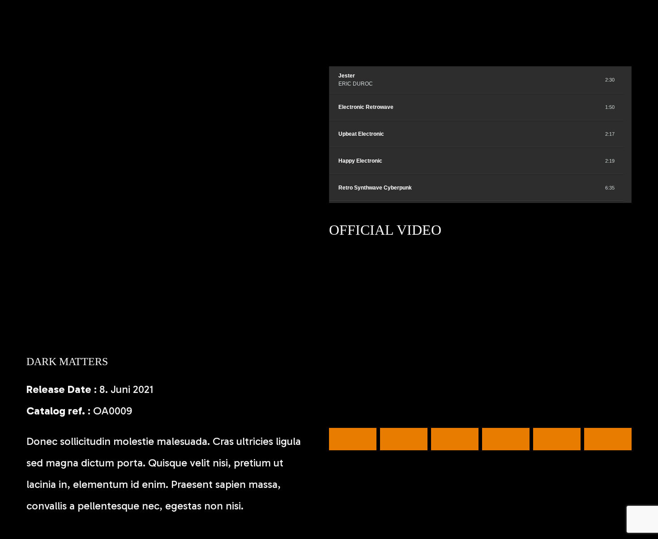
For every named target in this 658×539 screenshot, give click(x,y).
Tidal (403, 439)
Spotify (352, 439)
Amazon (557, 439)
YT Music (608, 439)
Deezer (506, 439)
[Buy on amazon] (580, 79)
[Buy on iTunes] (570, 79)
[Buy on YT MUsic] (590, 79)
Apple (455, 439)
